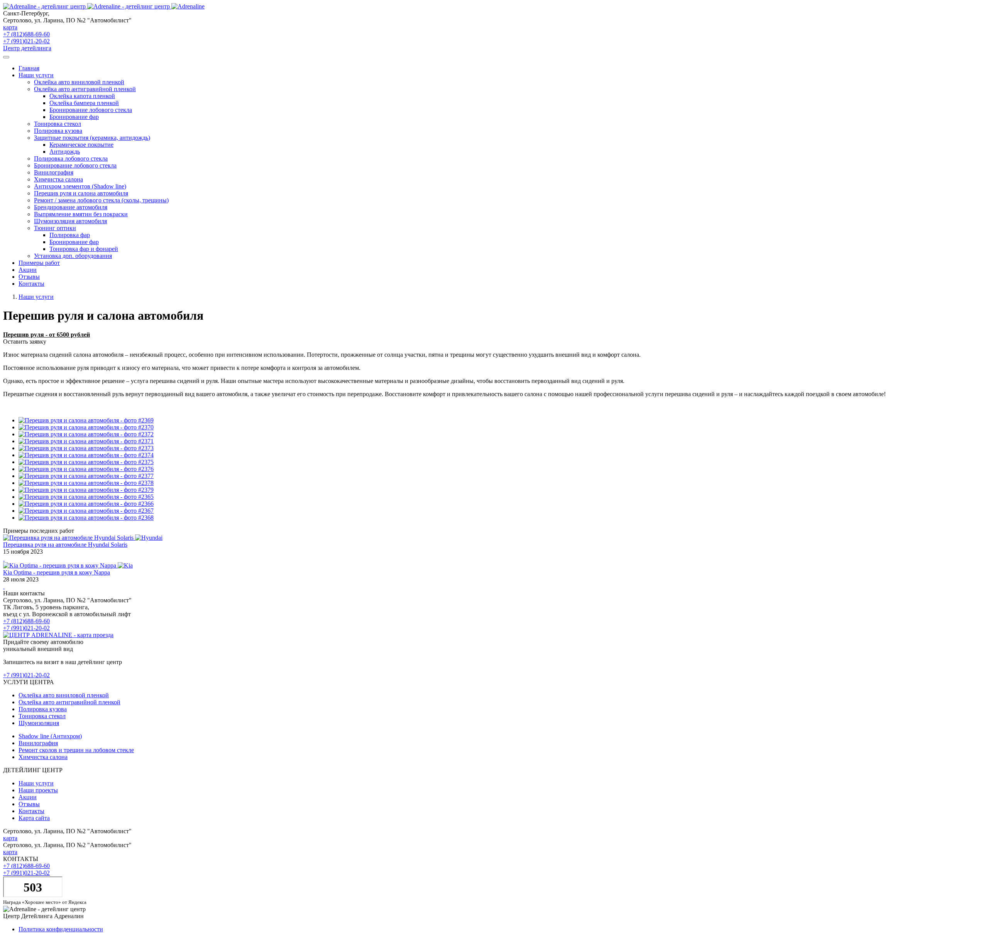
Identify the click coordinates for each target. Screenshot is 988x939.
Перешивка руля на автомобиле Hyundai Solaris (65, 544)
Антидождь (64, 151)
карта (10, 27)
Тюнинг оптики (55, 228)
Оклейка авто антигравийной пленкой (85, 89)
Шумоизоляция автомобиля (70, 221)
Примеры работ (39, 262)
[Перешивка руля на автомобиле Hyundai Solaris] (4, 558)
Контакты (31, 283)
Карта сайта (34, 818)
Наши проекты (38, 790)
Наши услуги (36, 296)
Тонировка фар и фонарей (83, 249)
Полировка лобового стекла (71, 158)
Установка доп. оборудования (73, 256)
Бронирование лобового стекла (90, 110)
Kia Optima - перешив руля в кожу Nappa (56, 572)
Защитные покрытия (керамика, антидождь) (92, 137)
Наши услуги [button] (36, 75)
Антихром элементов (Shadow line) (80, 186)
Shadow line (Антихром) (50, 736)
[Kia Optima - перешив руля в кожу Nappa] (4, 586)
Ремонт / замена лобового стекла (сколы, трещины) (101, 200)
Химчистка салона (58, 179)
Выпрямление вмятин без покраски (81, 214)
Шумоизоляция (39, 723)
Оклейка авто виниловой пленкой (79, 82)
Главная (29, 68)
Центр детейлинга (27, 48)
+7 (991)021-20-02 (26, 41)
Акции (28, 269)
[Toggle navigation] (6, 57)
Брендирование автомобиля (70, 207)
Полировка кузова (58, 130)
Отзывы (29, 276)
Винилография (53, 172)
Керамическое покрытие (81, 144)
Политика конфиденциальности (61, 929)
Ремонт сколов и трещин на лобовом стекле (76, 750)
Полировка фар (69, 235)
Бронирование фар (74, 117)
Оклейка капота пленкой (82, 96)
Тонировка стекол (57, 123)
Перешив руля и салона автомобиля (81, 193)
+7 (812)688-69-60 (26, 34)
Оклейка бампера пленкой (84, 103)
